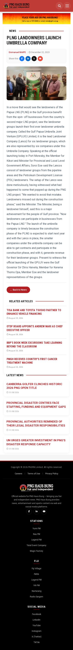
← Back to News (18, 289)
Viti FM (36, 585)
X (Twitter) (36, 637)
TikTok (37, 642)
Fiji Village (36, 568)
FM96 (36, 574)
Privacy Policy (51, 473)
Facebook (36, 614)
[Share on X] (34, 58)
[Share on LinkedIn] (28, 58)
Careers (18, 473)
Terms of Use (34, 473)
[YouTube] (44, 511)
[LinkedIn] (36, 511)
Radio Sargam (36, 596)
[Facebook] (29, 511)
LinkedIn (36, 620)
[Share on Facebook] (21, 58)
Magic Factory (36, 551)
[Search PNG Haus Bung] (59, 5)
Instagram (36, 631)
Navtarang (36, 591)
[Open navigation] (67, 5)
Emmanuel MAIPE (17, 52)
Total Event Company (36, 545)
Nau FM (36, 534)
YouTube (37, 625)
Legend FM (36, 540)
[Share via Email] (40, 58)
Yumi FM (37, 528)
